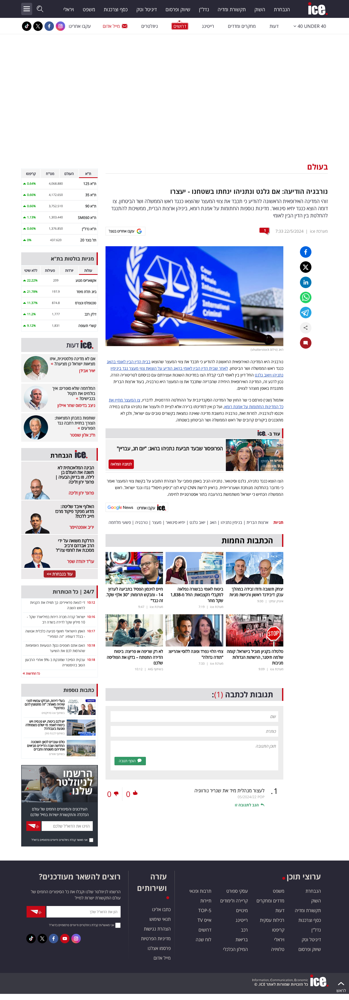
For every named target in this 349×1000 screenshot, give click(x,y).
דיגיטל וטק (146, 9)
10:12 (91, 602)
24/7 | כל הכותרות (73, 591)
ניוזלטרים (149, 26)
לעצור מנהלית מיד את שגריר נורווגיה (229, 790)
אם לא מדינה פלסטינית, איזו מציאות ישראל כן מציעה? (72, 361)
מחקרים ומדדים (242, 26)
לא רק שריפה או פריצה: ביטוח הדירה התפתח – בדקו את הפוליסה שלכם (135, 657)
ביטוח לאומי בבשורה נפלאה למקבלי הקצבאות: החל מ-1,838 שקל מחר (196, 594)
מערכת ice (319, 231)
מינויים (242, 910)
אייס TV (204, 920)
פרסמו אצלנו (159, 948)
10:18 (91, 645)
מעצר (156, 522)
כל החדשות (32, 673)
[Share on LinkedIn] (305, 282)
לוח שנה (203, 939)
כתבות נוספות (78, 690)
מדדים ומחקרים (270, 901)
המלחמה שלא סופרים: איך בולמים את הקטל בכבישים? (73, 393)
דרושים (205, 930)
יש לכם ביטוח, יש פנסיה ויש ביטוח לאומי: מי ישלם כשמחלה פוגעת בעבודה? (45, 725)
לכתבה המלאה (121, 464)
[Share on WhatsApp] (305, 297)
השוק (259, 9)
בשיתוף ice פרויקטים (53, 713)
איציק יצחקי (276, 601)
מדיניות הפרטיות (156, 938)
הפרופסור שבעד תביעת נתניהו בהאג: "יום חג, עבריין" (170, 448)
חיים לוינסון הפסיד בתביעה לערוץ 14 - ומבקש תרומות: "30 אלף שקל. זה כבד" (134, 594)
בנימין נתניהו (231, 522)
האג (213, 522)
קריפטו (278, 930)
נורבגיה (141, 522)
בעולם (317, 166)
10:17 (91, 631)
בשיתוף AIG (155, 669)
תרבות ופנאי (200, 891)
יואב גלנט (197, 522)
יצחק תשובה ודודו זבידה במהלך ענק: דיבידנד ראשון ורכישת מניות (256, 591)
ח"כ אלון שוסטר (82, 435)
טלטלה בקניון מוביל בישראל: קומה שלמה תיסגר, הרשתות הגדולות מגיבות (255, 657)
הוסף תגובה (127, 760)
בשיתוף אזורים (57, 754)
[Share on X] (305, 267)
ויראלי (68, 9)
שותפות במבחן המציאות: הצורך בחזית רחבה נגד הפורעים (75, 423)
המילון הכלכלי (235, 949)
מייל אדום (111, 26)
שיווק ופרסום (178, 9)
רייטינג (208, 26)
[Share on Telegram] (305, 312)
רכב (244, 930)
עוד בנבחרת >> (60, 574)
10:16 (91, 617)
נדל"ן (204, 9)
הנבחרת (282, 9)
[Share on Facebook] (305, 252)
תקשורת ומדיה (232, 9)
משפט (89, 9)
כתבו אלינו (161, 909)
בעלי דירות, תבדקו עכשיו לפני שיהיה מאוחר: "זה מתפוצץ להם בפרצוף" (45, 704)
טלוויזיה (277, 949)
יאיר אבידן (87, 370)
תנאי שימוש (160, 919)
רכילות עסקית (272, 920)
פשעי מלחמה (120, 522)
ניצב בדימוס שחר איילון (76, 405)
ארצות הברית (257, 522)
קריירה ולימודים (234, 901)
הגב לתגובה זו (247, 804)
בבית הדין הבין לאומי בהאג (128, 361)
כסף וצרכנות (116, 9)
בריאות (242, 939)
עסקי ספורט (237, 891)
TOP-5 (204, 910)
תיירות (205, 901)
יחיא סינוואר (175, 522)
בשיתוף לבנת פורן (55, 733)
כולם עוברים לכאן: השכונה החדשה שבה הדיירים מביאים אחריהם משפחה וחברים (46, 745)
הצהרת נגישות (157, 929)
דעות (274, 26)
